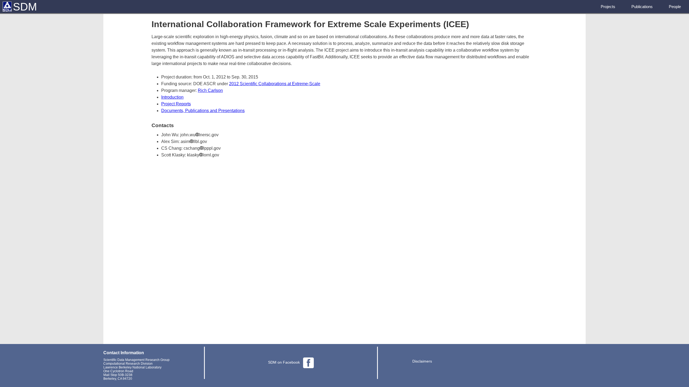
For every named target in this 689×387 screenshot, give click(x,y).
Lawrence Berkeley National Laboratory (132, 367)
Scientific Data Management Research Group (136, 360)
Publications (642, 6)
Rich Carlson (210, 90)
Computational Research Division (128, 364)
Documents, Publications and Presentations (203, 110)
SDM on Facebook (284, 362)
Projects (608, 6)
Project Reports (176, 104)
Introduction (172, 97)
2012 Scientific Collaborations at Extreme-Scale (274, 83)
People (675, 6)
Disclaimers (422, 361)
